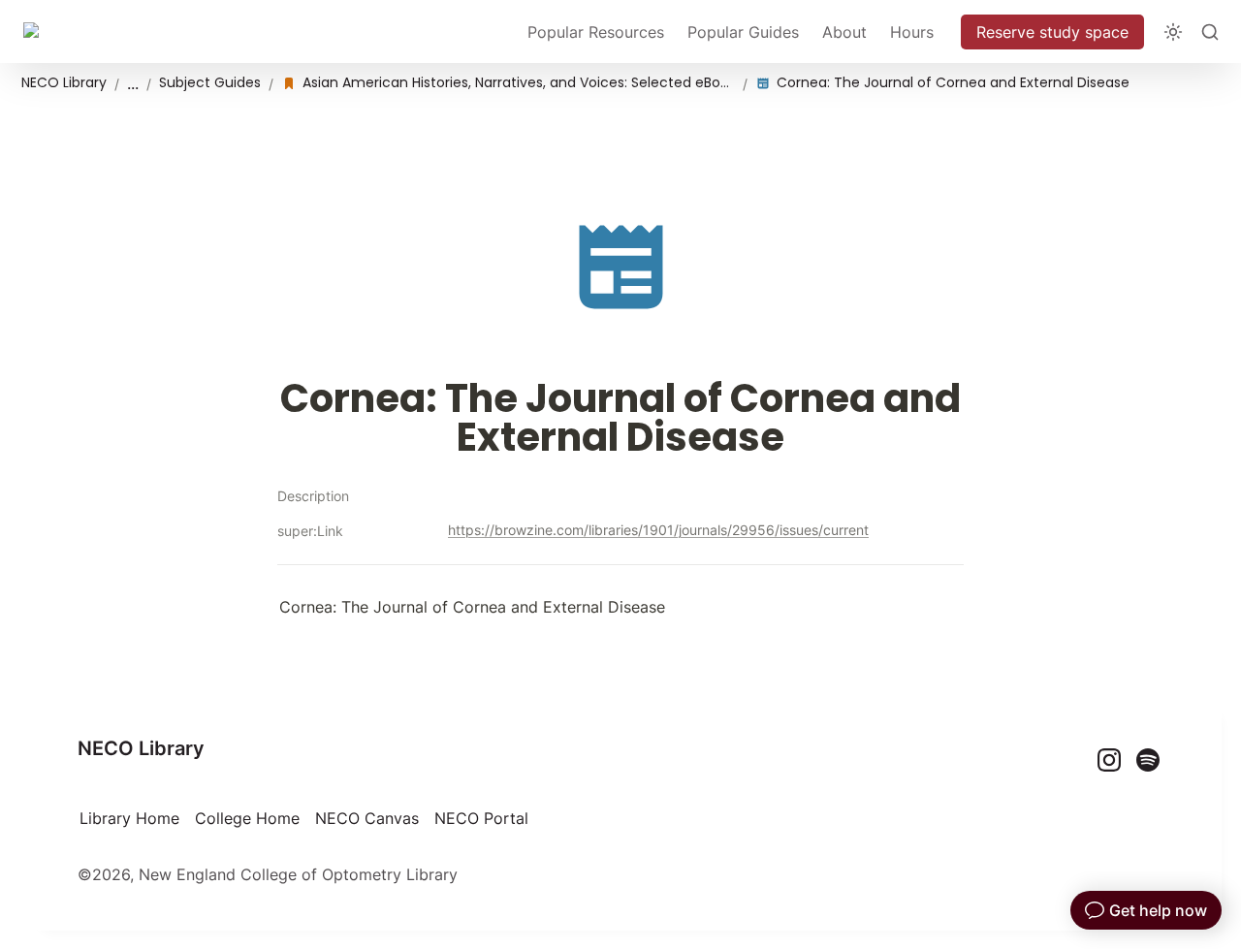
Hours (912, 32)
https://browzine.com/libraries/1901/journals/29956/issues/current (658, 530)
